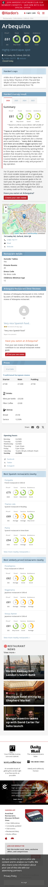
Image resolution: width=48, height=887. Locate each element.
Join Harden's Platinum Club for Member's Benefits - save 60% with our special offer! (23, 5)
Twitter (9, 462)
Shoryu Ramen (11, 613)
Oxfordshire (17, 18)
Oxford (26, 18)
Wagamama (10, 590)
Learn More (17, 799)
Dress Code (9, 271)
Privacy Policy (10, 876)
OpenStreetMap (32, 233)
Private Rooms (10, 265)
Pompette (9, 480)
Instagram (10, 466)
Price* (7, 33)
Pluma (7, 528)
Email (9, 243)
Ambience (36, 33)
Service (26, 33)
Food (17, 33)
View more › (9, 652)
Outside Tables (11, 259)
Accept (24, 882)
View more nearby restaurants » (17, 552)
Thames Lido (10, 504)
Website (10, 247)
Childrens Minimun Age (14, 278)
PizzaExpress (10, 566)
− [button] (6, 211)
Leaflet (16, 233)
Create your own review (15, 197)
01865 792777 (12, 240)
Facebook (10, 459)
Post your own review (16, 354)
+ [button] (6, 207)
